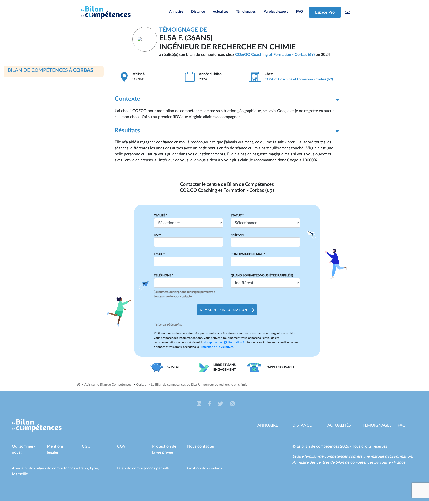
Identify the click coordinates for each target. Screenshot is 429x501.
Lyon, (94, 468)
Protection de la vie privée (216, 346)
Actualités (220, 11)
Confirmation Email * (248, 254)
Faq (402, 425)
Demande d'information (224, 309)
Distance (198, 11)
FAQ (299, 11)
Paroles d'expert (276, 11)
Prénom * (238, 234)
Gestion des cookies (204, 468)
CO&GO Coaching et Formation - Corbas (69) (275, 55)
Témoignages (246, 11)
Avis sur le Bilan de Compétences (107, 384)
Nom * (158, 234)
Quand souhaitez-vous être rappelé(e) (262, 275)
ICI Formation (400, 456)
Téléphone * (163, 275)
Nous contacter (200, 446)
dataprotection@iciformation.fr (224, 342)
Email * (159, 254)
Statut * (237, 215)
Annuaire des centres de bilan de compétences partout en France (348, 462)
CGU (86, 446)
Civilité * (160, 215)
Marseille (20, 474)
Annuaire (176, 11)
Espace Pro (325, 12)
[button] (199, 404)
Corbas (141, 384)
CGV (121, 446)
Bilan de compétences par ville (143, 468)
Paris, (84, 468)
